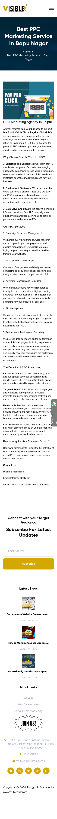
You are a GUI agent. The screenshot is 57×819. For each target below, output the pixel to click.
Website (28, 697)
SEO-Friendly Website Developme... (28, 671)
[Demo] (28, 723)
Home (26, 51)
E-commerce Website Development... (28, 614)
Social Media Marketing (28, 711)
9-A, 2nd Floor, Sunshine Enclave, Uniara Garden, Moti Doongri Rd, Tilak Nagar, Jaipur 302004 (31, 743)
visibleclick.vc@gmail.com (31, 761)
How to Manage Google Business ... (28, 643)
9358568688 (31, 754)
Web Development (29, 704)
